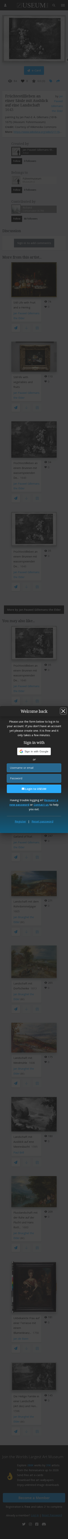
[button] (34, 751)
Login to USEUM (35, 789)
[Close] (63, 711)
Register (20, 821)
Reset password (42, 821)
